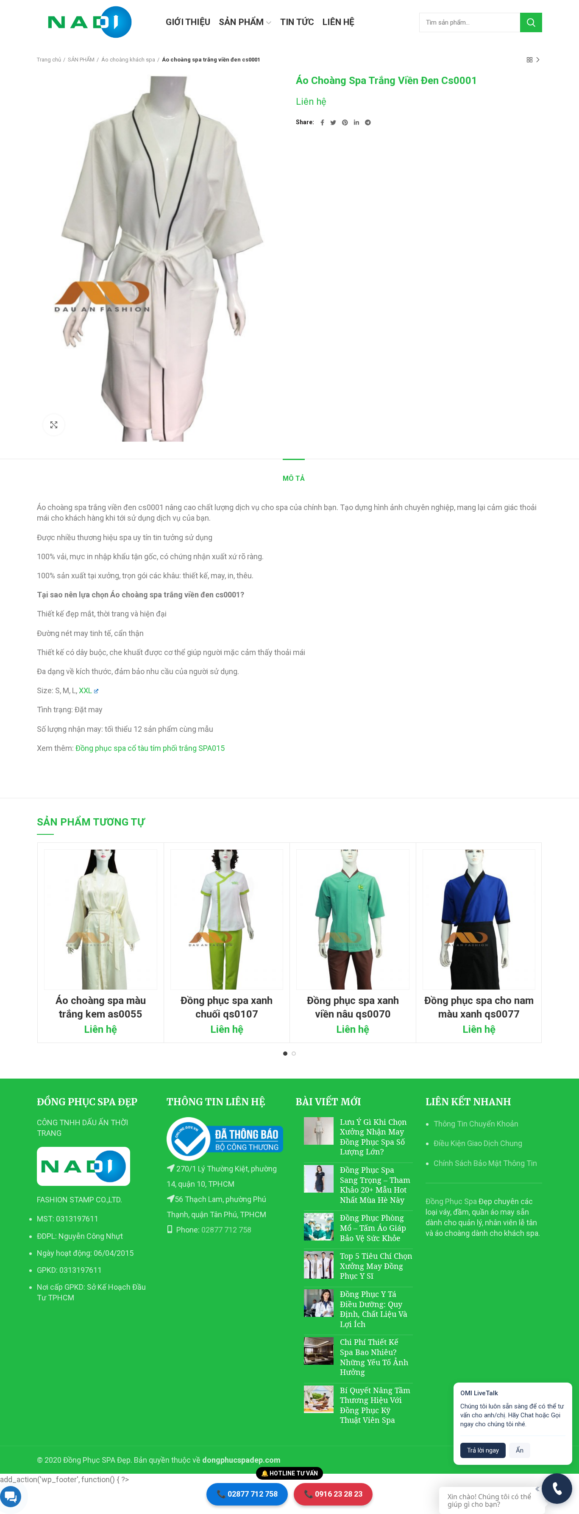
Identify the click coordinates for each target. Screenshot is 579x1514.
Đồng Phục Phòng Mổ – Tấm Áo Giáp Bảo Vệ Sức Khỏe (373, 1228)
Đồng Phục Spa (451, 1201)
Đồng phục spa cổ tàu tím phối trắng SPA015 (150, 748)
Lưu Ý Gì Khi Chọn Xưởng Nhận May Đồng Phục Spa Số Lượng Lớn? (373, 1137)
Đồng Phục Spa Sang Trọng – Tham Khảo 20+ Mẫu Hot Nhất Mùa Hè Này (375, 1185)
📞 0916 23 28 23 (333, 1493)
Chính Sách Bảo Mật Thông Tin (485, 1163)
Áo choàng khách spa (128, 59)
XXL (85, 690)
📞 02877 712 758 (247, 1493)
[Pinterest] (345, 122)
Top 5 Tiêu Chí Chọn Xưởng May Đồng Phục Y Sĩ (376, 1266)
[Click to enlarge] (53, 424)
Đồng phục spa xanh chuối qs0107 (227, 1007)
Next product (538, 60)
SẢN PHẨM (81, 59)
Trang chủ (49, 59)
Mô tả (294, 478)
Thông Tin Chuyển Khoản (476, 1123)
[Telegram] (368, 122)
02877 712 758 (226, 1229)
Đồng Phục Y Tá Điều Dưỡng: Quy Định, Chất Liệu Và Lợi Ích (373, 1309)
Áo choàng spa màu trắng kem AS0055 (101, 1007)
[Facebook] (322, 122)
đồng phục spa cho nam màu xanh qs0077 (479, 1007)
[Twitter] (333, 122)
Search (531, 22)
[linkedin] (356, 122)
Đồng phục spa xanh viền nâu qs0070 (353, 1007)
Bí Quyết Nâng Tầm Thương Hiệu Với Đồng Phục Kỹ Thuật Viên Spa (375, 1405)
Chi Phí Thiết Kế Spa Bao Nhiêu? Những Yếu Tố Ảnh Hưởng (374, 1357)
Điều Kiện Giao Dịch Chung (478, 1143)
